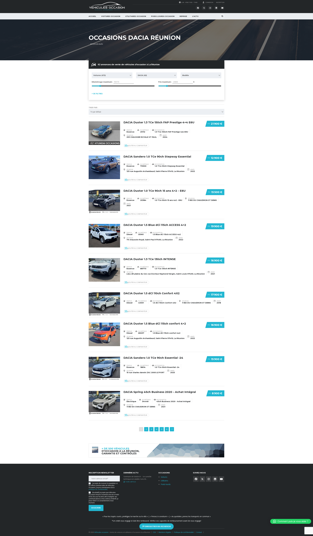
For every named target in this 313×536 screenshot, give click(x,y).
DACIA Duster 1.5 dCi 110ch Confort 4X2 (151, 293)
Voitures (164, 477)
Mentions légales (165, 532)
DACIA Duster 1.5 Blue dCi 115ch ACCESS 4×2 (154, 225)
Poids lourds (166, 484)
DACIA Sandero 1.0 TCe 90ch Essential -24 (153, 357)
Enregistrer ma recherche (157, 527)
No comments (131, 482)
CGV (154, 532)
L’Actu (195, 16)
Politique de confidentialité (184, 532)
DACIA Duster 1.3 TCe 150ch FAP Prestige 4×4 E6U (158, 122)
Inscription (220, 2)
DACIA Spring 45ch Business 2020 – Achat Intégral (159, 392)
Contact (199, 532)
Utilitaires (164, 480)
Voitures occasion (110, 16)
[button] (290, 521)
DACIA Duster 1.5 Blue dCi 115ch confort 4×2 (154, 323)
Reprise (183, 16)
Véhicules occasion (101, 532)
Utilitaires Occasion (135, 16)
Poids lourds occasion (162, 16)
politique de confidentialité (98, 489)
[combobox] (112, 75)
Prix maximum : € (176, 82)
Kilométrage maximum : (102, 82)
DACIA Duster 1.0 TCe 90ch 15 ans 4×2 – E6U (154, 190)
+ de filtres (97, 93)
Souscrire (96, 508)
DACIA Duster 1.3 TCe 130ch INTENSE (149, 259)
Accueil (92, 16)
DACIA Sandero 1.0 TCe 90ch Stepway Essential (157, 156)
